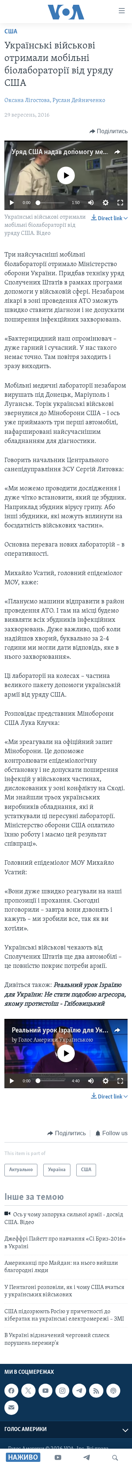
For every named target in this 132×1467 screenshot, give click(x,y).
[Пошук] (115, 1458)
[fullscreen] (120, 202)
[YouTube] (58, 1458)
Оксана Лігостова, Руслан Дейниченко (54, 101)
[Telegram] (86, 1458)
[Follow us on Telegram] (79, 1391)
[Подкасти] (113, 1391)
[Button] (108, 131)
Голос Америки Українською (55, 1040)
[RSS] (96, 1391)
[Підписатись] (11, 1408)
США (10, 32)
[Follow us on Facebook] (11, 1391)
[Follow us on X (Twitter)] (28, 1391)
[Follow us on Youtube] (45, 1391)
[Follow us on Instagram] (62, 1391)
